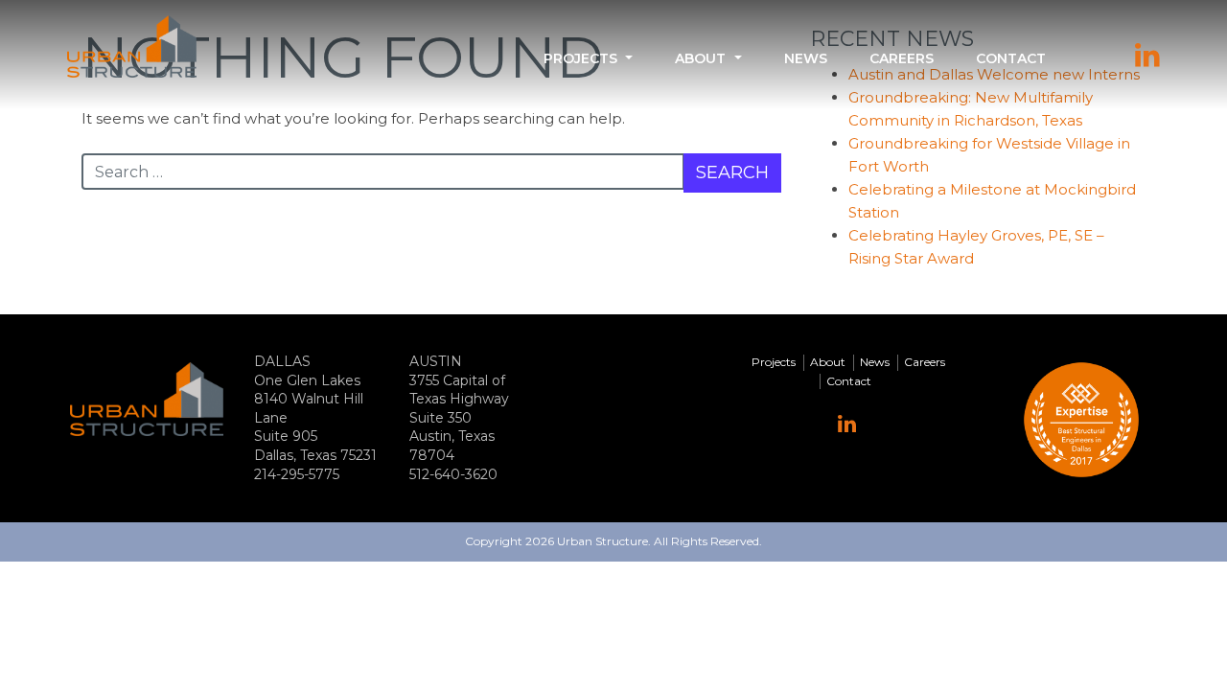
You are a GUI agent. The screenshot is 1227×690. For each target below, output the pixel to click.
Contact (1011, 58)
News (805, 58)
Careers (901, 58)
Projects (580, 58)
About (700, 58)
